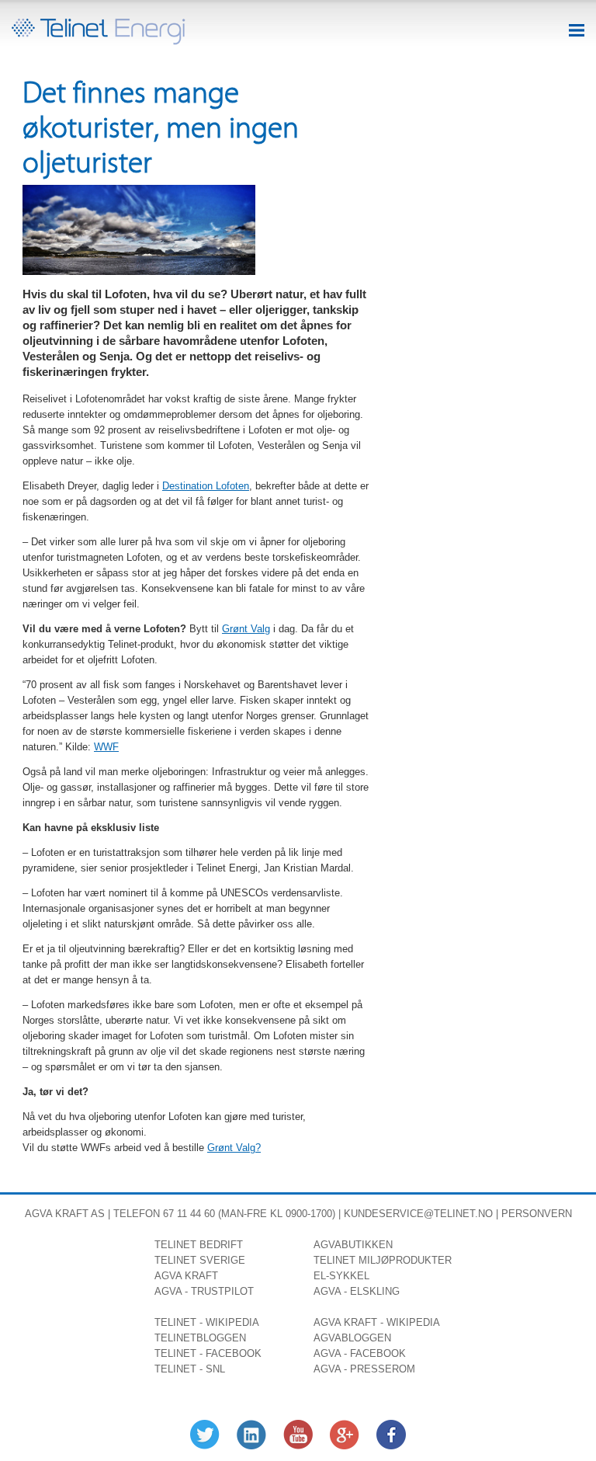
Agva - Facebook (360, 1353)
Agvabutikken (353, 1245)
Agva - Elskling (357, 1291)
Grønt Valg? (234, 1147)
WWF (106, 747)
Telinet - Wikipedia (206, 1322)
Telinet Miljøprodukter (383, 1260)
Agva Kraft (56, 1213)
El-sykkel (341, 1276)
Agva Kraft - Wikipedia (377, 1322)
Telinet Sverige (199, 1260)
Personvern (536, 1213)
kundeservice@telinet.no (418, 1213)
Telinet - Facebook (208, 1353)
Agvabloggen (352, 1338)
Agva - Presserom (364, 1369)
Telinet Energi (98, 32)
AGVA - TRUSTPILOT (204, 1291)
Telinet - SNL (189, 1369)
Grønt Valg (246, 629)
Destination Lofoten (205, 486)
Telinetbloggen (200, 1338)
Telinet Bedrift (198, 1245)
